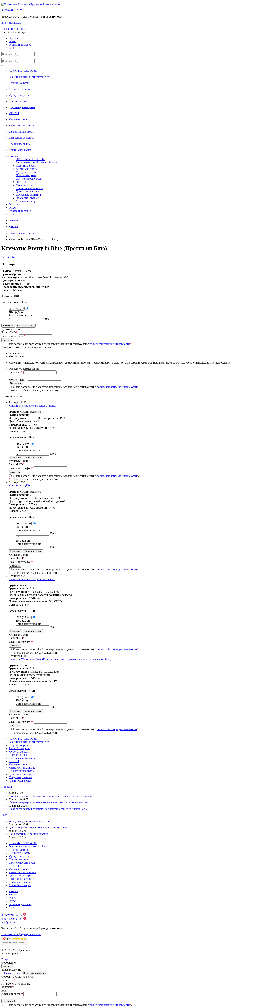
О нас (12, 41)
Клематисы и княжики (22, 125)
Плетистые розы (19, 101)
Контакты (15, 894)
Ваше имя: (16, 372)
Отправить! (9, 1001)
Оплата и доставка (20, 44)
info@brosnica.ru (11, 22)
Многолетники (18, 119)
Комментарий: (18, 379)
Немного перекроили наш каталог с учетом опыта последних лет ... (50, 802)
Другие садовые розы (22, 107)
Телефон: (7, 986)
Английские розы (19, 88)
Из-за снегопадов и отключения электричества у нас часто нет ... (48, 808)
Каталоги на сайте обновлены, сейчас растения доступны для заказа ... (52, 795)
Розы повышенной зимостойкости (29, 76)
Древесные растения (21, 137)
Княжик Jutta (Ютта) (21, 485)
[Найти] (2, 58)
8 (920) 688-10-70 (11, 10)
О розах (13, 38)
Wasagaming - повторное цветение (29, 821)
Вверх (5, 959)
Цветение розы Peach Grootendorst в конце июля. (38, 827)
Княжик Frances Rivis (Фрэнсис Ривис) (32, 405)
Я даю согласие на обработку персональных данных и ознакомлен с (68, 343)
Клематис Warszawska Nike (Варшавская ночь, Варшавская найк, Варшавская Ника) (60, 659)
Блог (11, 47)
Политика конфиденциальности (21, 934)
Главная (13, 220)
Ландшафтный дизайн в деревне (28, 833)
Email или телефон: (13, 336)
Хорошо (7, 966)
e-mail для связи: (12, 993)
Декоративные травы (21, 131)
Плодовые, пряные (20, 143)
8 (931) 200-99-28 (11, 918)
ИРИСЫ (14, 113)
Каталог (13, 155)
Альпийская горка (20, 149)
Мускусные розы (19, 95)
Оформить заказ (11, 972)
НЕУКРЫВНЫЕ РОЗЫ (23, 70)
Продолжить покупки (34, 973)
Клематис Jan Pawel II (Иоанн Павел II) (32, 579)
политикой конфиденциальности (109, 343)
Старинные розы (19, 82)
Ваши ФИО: (9, 332)
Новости (6, 786)
